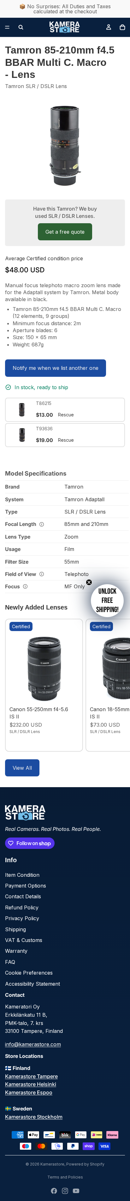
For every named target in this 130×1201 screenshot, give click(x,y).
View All (22, 768)
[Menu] (7, 27)
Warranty (16, 951)
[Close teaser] (89, 582)
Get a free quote (65, 232)
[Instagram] (65, 1191)
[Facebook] (54, 1191)
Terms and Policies (65, 1177)
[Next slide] (118, 685)
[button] (107, 600)
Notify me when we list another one (55, 368)
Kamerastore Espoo (28, 1092)
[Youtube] (76, 1191)
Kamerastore (52, 1164)
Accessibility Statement (32, 984)
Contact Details (23, 896)
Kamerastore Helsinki (30, 1084)
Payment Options (25, 885)
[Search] (21, 27)
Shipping (15, 929)
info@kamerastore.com (33, 1044)
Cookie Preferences (29, 973)
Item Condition (22, 875)
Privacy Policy (22, 918)
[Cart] (122, 27)
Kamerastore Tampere (31, 1076)
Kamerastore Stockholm (33, 1117)
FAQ (10, 962)
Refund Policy (21, 907)
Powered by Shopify (85, 1164)
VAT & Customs (23, 940)
